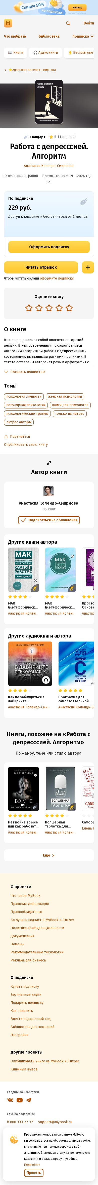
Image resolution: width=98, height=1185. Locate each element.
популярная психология (25, 405)
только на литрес (69, 413)
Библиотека (49, 36)
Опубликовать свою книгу (26, 445)
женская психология (65, 396)
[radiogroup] (49, 308)
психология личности (23, 396)
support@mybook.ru (55, 1122)
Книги (18, 52)
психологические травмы (27, 413)
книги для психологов (70, 405)
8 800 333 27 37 (20, 1122)
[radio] (29, 308)
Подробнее (32, 1165)
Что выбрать (15, 36)
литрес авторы (18, 422)
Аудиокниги (48, 52)
